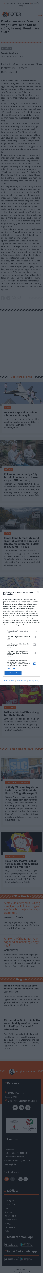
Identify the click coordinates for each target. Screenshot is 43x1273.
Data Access (21, 681)
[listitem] (21, 631)
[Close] (39, 592)
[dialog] (21, 636)
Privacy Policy (34, 681)
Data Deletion (9, 681)
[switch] (34, 637)
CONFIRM (13, 673)
